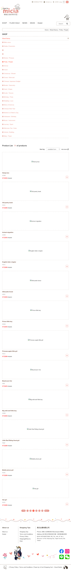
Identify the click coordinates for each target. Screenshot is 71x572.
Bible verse (7, 42)
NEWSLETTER (38, 2)
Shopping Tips (25, 528)
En (67, 2)
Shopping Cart (48, 567)
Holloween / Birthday (10, 116)
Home (46, 30)
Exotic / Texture (8, 93)
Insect (6, 70)
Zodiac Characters (9, 46)
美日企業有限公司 (43, 528)
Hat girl (4, 500)
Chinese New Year (9, 109)
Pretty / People (8, 62)
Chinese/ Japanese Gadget (12, 81)
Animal (6, 66)
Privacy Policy (24, 536)
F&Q (21, 541)
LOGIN (56, 2)
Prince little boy (7, 321)
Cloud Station (58, 567)
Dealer (4, 534)
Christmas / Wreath (10, 73)
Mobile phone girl (7, 470)
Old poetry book (7, 203)
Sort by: (42, 149)
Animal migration (7, 232)
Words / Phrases (9, 58)
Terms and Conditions (26, 534)
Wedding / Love (8, 101)
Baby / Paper (8, 136)
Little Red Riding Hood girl (10, 440)
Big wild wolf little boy (9, 411)
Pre (23, 511)
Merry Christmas (9, 105)
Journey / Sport (8, 124)
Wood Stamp (54, 30)
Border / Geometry (9, 85)
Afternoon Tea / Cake (10, 128)
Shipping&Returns (25, 539)
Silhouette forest (7, 292)
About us (5, 528)
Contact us (48, 2)
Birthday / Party (8, 97)
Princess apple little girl (9, 351)
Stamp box (5, 173)
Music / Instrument (9, 120)
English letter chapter (9, 262)
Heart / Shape (8, 89)
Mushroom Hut (7, 381)
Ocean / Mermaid (9, 77)
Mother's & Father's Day (11, 113)
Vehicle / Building (9, 132)
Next (46, 511)
